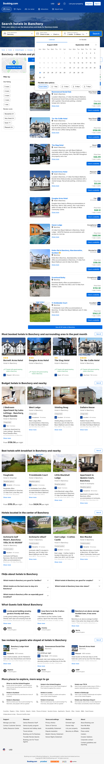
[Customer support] (64, 3)
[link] (14, 86)
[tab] (51, 39)
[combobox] (18, 34)
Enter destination (12, 32)
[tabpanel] (67, 66)
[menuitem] (7, 9)
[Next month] (95, 44)
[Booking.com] (10, 3)
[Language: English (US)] (58, 3)
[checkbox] (64, 53)
